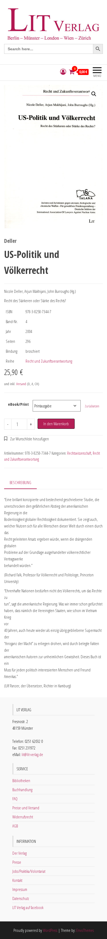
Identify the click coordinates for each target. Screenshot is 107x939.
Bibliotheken (21, 780)
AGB (15, 826)
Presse (16, 862)
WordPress (50, 930)
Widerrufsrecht (22, 816)
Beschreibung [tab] (20, 482)
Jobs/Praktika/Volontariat (28, 871)
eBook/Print (18, 404)
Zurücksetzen (92, 406)
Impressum (19, 889)
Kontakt (17, 880)
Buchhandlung (22, 789)
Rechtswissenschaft (79, 453)
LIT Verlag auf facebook (27, 907)
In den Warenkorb (56, 423)
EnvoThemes (85, 930)
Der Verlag (19, 853)
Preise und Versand (25, 807)
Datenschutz (20, 898)
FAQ (15, 798)
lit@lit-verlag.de (32, 754)
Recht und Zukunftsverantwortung (49, 361)
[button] (94, 94)
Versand (21, 383)
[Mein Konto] (63, 71)
